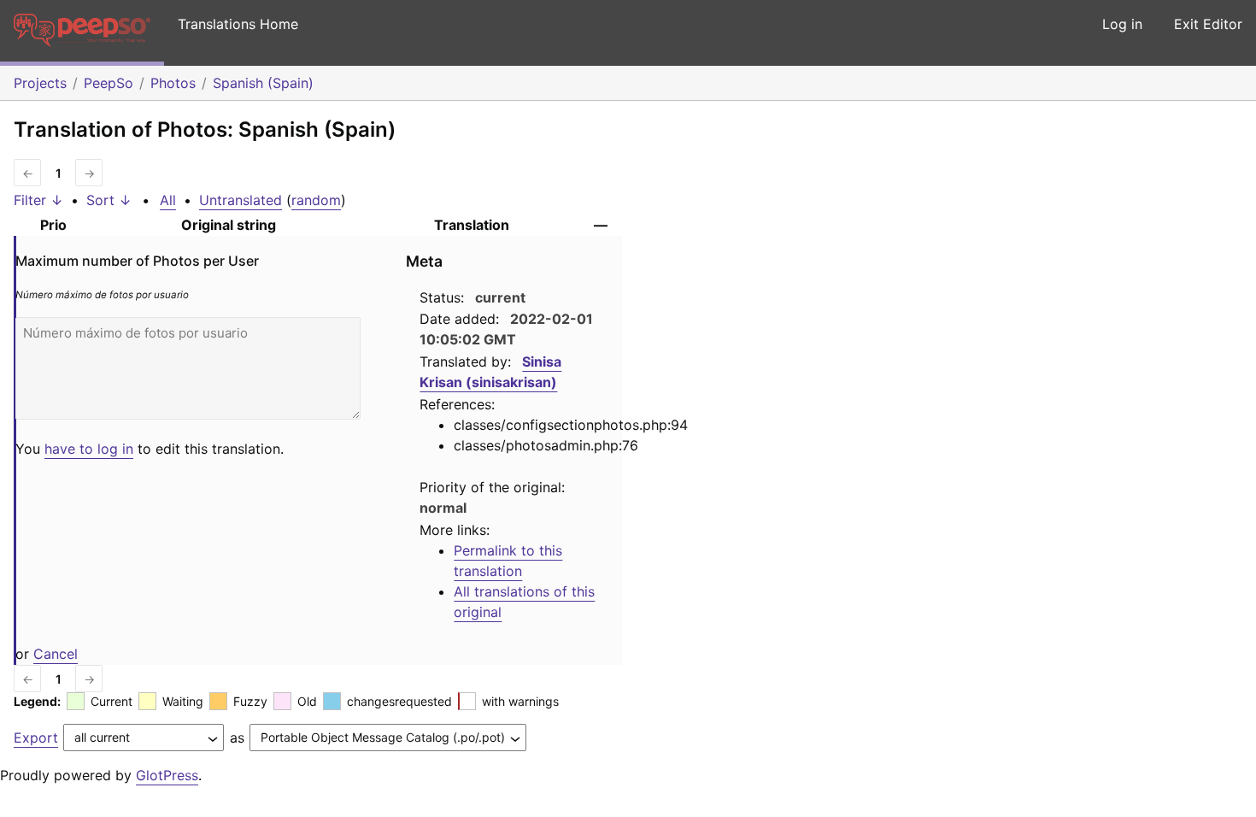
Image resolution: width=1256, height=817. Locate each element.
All (168, 200)
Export (36, 737)
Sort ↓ (109, 200)
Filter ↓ (38, 200)
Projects (40, 82)
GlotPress (167, 775)
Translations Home (238, 23)
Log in (1122, 23)
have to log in (88, 448)
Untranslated (240, 200)
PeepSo (108, 82)
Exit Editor (1208, 23)
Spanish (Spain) (263, 82)
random (316, 200)
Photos (173, 82)
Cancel (55, 653)
